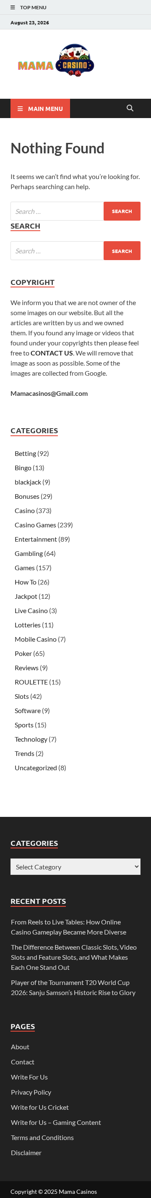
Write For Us (29, 1077)
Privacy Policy (31, 1092)
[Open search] (130, 108)
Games (25, 567)
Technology (31, 739)
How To (25, 582)
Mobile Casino (36, 639)
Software (28, 710)
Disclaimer (26, 1152)
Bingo (23, 467)
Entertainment (36, 539)
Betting (25, 453)
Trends (24, 753)
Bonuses (27, 496)
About (20, 1047)
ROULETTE (31, 682)
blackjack (28, 482)
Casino (25, 510)
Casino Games (35, 525)
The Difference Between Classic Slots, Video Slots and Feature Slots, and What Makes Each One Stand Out (74, 957)
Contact (22, 1062)
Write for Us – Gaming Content (56, 1122)
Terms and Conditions (42, 1137)
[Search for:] (75, 211)
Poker (23, 653)
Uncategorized (36, 767)
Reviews (27, 667)
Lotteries (28, 625)
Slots (22, 696)
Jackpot (26, 596)
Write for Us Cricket (40, 1107)
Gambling (29, 553)
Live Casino (31, 610)
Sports (24, 725)
